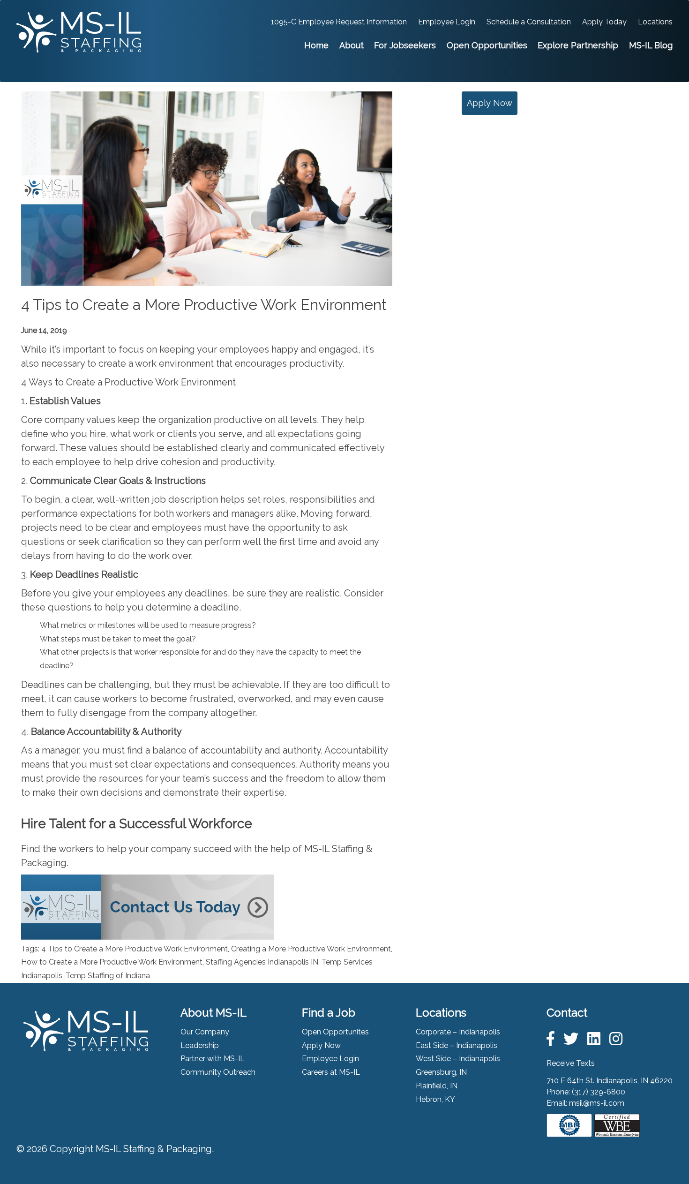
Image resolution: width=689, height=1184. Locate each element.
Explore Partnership (578, 45)
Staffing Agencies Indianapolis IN (262, 962)
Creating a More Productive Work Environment (311, 948)
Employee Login (446, 21)
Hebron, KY (435, 1099)
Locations (655, 21)
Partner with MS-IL (212, 1058)
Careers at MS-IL (331, 1072)
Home (316, 45)
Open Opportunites (335, 1031)
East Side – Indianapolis (456, 1045)
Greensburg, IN (441, 1072)
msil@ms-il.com (596, 1103)
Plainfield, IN (436, 1085)
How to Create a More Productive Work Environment (111, 962)
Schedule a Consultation (529, 21)
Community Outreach (217, 1072)
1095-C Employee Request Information (339, 21)
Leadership (199, 1045)
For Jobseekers (405, 45)
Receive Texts (571, 1063)
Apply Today (604, 21)
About (351, 45)
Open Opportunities (487, 45)
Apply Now (489, 103)
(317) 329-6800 (598, 1091)
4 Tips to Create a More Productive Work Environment (204, 304)
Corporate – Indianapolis (458, 1031)
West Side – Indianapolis (458, 1058)
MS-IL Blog (651, 45)
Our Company (204, 1031)
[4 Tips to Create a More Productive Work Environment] (206, 278)
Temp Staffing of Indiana (108, 975)
